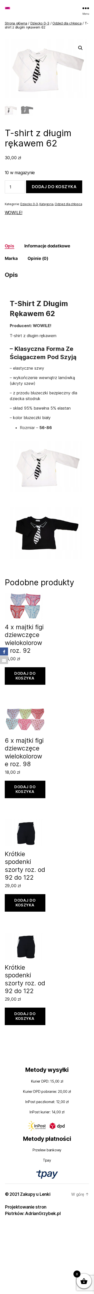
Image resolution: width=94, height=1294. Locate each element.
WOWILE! (13, 212)
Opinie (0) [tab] (38, 258)
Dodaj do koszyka (54, 186)
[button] (80, 47)
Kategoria (46, 204)
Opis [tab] (9, 245)
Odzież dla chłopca (66, 23)
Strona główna (16, 23)
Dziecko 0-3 (39, 23)
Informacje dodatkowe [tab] (47, 245)
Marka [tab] (11, 258)
